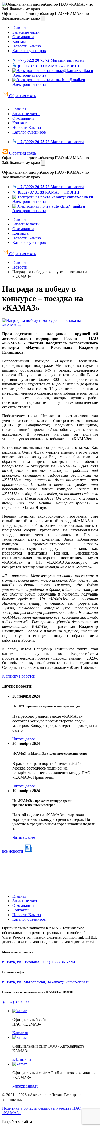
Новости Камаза (26, 46)
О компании (23, 37)
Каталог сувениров (29, 50)
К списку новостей (18, 676)
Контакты (20, 41)
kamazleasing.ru (25, 1086)
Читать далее (23, 739)
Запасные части (26, 32)
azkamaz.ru (21, 1059)
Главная (19, 27)
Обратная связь (22, 96)
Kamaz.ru (20, 1033)
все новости (13, 851)
